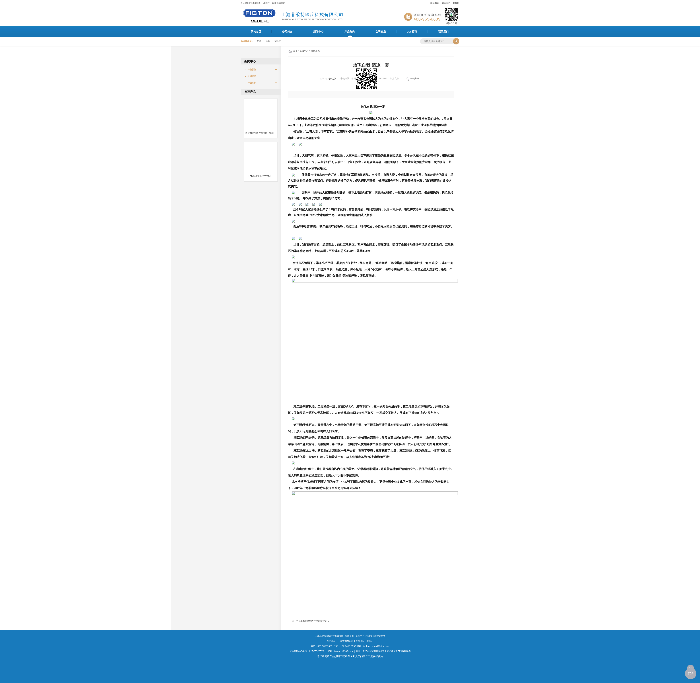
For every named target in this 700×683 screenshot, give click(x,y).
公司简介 (287, 31)
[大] (328, 78)
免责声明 (359, 636)
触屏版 (456, 3)
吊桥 (268, 41)
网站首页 (256, 31)
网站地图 (446, 3)
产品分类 (350, 31)
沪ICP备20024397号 (375, 636)
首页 (295, 51)
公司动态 (315, 51)
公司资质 (381, 31)
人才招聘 (412, 31)
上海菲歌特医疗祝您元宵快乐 (314, 621)
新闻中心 (318, 31)
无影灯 (277, 41)
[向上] (690, 672)
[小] (334, 78)
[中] (331, 78)
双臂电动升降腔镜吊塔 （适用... (260, 133)
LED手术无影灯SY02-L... (260, 176)
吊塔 (259, 41)
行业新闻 (250, 69)
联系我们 (443, 31)
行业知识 (250, 82)
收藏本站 (434, 3)
